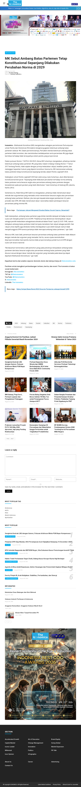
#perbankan (9, 517)
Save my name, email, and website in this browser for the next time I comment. (34, 487)
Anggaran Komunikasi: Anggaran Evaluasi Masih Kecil (23, 606)
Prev (8, 438)
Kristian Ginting (13, 72)
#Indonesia (8, 508)
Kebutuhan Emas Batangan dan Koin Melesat (20, 592)
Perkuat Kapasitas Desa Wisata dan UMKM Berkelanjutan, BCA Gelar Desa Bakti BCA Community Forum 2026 (40, 366)
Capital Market (10, 743)
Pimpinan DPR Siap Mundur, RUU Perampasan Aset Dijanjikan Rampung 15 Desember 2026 (38, 542)
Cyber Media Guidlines (44, 784)
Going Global (55, 743)
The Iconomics (17, 282)
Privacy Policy (57, 784)
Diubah (38, 323)
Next (12, 438)
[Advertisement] (40, 306)
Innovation (9, 570)
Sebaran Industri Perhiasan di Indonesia (19, 599)
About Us (8, 762)
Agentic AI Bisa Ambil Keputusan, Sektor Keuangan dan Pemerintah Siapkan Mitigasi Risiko (39, 567)
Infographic (32, 754)
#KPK (6, 510)
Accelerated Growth (11, 553)
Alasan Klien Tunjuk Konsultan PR (27, 613)
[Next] (9, 622)
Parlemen (68, 323)
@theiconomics (17, 274)
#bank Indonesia (10, 515)
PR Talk (54, 750)
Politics (8, 544)
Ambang (23, 323)
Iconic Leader (10, 747)
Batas (31, 323)
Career (30, 762)
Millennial (8, 750)
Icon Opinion (9, 754)
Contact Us (9, 765)
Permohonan (18, 327)
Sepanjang (28, 327)
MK (54, 323)
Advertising (55, 762)
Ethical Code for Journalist (70, 784)
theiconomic (11, 280)
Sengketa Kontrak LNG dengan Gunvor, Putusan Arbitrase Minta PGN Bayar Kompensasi (38, 533)
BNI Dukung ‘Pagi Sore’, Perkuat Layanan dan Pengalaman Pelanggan (14, 397)
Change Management (11, 578)
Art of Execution (10, 52)
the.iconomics (19, 272)
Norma (60, 323)
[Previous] (6, 622)
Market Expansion (57, 747)
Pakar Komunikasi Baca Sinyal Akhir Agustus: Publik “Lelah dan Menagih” (38, 8)
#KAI (6, 513)
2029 (16, 323)
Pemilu (9, 327)
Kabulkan (46, 323)
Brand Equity (55, 739)
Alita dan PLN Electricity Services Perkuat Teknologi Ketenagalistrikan (64, 364)
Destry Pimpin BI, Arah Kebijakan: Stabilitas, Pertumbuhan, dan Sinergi (31, 575)
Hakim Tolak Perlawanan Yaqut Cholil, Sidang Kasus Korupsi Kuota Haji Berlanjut (34, 559)
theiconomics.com (68, 261)
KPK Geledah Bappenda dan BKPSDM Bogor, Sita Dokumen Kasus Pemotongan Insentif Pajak (39, 550)
